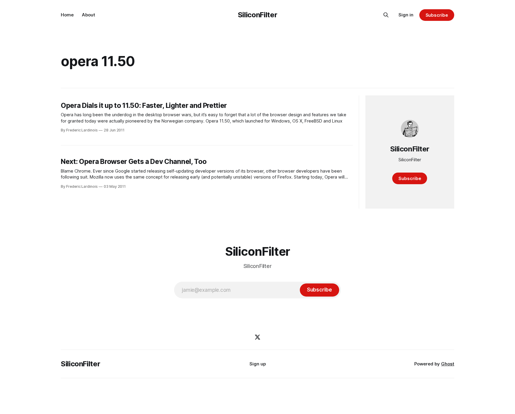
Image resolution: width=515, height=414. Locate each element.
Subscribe (437, 15)
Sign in (405, 15)
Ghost (447, 364)
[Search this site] (386, 15)
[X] (257, 337)
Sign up (257, 364)
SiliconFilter (257, 14)
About (88, 15)
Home (67, 15)
